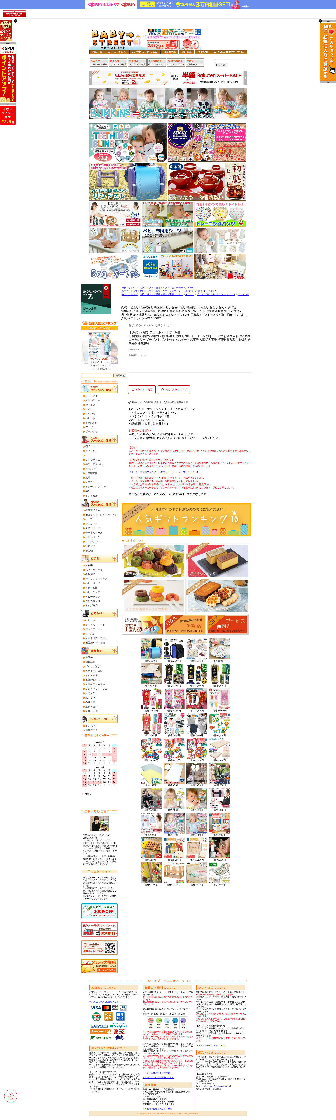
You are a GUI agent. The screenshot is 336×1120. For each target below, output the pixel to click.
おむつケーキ (92, 400)
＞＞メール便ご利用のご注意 (156, 1073)
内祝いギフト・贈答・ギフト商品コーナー (161, 288)
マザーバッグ (92, 528)
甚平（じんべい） (95, 464)
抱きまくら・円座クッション (101, 515)
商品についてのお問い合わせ (146, 402)
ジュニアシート (94, 629)
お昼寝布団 (91, 473)
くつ (87, 455)
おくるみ (90, 405)
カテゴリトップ (130, 288)
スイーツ (189, 288)
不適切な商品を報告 (177, 402)
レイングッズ (92, 460)
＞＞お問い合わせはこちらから (157, 1109)
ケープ (89, 519)
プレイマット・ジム (96, 689)
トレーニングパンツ (96, 486)
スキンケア (91, 541)
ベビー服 (90, 418)
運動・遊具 (91, 706)
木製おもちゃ (92, 680)
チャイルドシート (95, 625)
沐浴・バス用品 (94, 570)
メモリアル (91, 396)
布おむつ (90, 414)
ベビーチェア (92, 592)
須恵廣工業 (91, 730)
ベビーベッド (92, 583)
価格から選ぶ (192, 291)
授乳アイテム (92, 510)
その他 (89, 550)
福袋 (87, 491)
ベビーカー (91, 620)
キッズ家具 (91, 605)
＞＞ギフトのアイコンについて (210, 1045)
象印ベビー (91, 726)
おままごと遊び (94, 671)
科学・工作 (91, 711)
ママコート (91, 524)
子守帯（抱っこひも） (97, 638)
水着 (87, 477)
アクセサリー (92, 451)
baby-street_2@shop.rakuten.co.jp (218, 1086)
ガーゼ (89, 427)
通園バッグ (91, 469)
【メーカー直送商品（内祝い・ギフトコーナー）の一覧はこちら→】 (164, 472)
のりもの (90, 702)
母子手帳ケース (94, 532)
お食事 (89, 565)
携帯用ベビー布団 (95, 642)
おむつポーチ (92, 537)
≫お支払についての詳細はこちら (105, 1002)
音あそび (90, 693)
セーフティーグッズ (96, 579)
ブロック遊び (92, 666)
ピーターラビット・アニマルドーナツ (216, 294)
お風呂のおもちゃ (95, 684)
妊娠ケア (90, 546)
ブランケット (92, 431)
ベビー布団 (91, 587)
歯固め (89, 657)
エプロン (90, 482)
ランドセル (91, 495)
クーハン (90, 634)
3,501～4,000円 (209, 291)
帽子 (87, 446)
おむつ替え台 (92, 601)
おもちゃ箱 (91, 675)
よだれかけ (91, 422)
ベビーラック (92, 596)
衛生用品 (90, 574)
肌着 (87, 409)
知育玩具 (90, 662)
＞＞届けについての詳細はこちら (158, 1077)
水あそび (90, 697)
